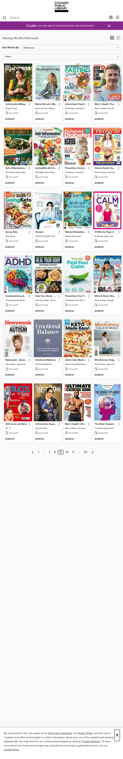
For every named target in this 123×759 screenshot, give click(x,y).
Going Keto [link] (11, 232)
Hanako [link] (39, 232)
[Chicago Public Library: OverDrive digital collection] (61, 7)
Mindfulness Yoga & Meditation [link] (106, 360)
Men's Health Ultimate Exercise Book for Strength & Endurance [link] (76, 424)
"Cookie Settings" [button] (90, 741)
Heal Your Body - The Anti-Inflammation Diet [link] (46, 296)
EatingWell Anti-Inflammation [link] (46, 168)
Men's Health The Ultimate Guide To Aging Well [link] (106, 104)
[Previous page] (33, 452)
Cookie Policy (11, 749)
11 (73, 452)
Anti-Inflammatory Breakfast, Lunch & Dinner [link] (16, 168)
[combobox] (54, 18)
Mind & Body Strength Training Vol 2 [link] (106, 296)
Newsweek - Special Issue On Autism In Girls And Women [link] (16, 360)
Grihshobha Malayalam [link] (16, 104)
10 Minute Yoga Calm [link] (106, 232)
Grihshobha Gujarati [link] (46, 424)
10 (67, 452)
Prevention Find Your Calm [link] (76, 296)
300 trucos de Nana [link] (16, 424)
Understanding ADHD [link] (16, 296)
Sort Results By (10, 47)
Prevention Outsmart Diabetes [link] (76, 168)
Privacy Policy (85, 733)
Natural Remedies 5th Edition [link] (76, 232)
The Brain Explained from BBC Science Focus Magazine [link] (106, 424)
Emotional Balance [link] (45, 360)
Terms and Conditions (60, 733)
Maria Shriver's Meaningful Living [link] (46, 104)
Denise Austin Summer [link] (106, 168)
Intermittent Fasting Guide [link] (76, 104)
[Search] (4, 17)
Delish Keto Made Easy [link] (76, 360)
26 (85, 452)
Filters (8, 56)
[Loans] (111, 18)
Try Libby (31, 25)
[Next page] (93, 452)
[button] (112, 38)
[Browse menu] (118, 17)
